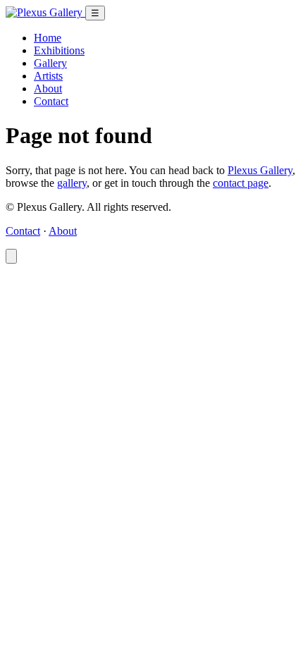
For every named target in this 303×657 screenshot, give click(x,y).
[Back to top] (11, 256)
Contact (51, 101)
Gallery (50, 63)
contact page (240, 183)
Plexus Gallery (260, 170)
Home (47, 38)
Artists (48, 76)
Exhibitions (59, 50)
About (48, 88)
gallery (72, 183)
